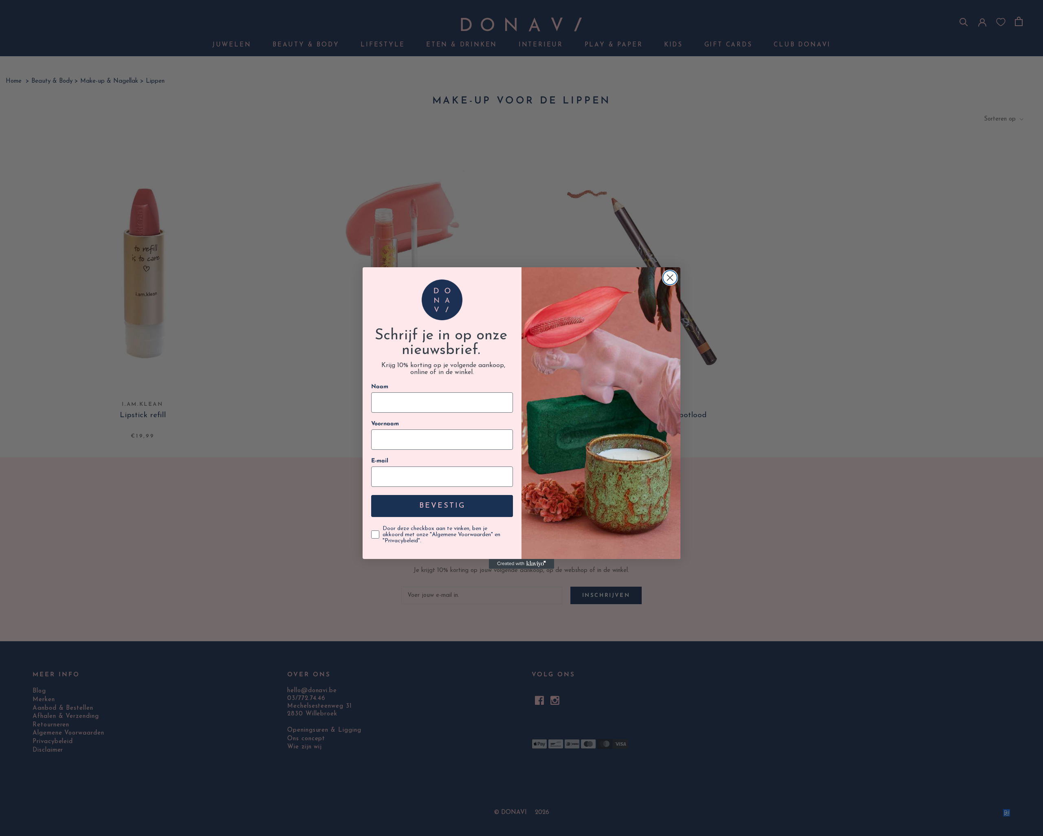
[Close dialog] (670, 278)
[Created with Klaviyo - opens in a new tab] (521, 564)
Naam (379, 387)
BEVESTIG (442, 506)
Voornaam (385, 424)
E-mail (379, 461)
